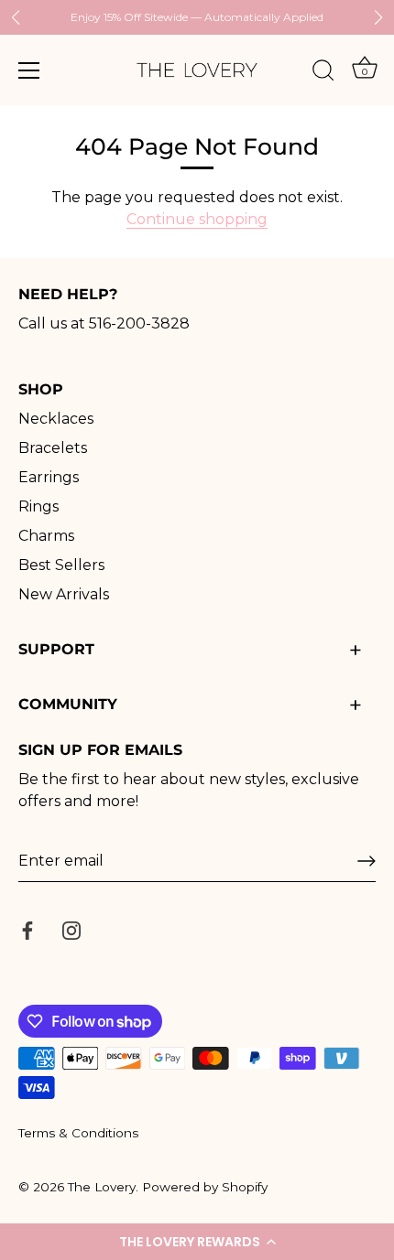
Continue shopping (197, 219)
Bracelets (52, 448)
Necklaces (55, 418)
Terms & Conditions (78, 1132)
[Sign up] (366, 861)
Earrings (48, 477)
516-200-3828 (139, 323)
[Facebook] (27, 929)
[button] (197, 1241)
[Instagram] (71, 929)
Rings (38, 506)
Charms (46, 535)
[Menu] (29, 70)
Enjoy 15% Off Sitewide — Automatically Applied (197, 17)
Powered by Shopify (205, 1186)
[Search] (323, 73)
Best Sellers (61, 565)
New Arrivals (63, 594)
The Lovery (102, 1186)
